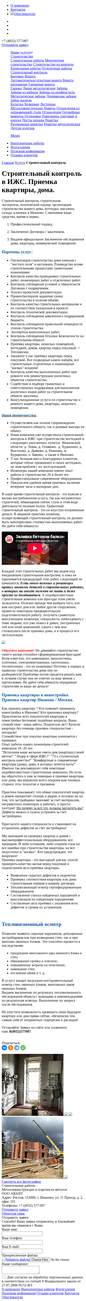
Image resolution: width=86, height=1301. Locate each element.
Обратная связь (13, 1213)
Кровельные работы (26, 68)
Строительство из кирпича (53, 64)
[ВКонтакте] (4, 1047)
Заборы (61, 88)
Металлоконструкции (27, 108)
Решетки (51, 120)
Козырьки (31, 104)
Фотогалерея (20, 147)
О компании (20, 5)
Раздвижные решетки (27, 124)
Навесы (50, 108)
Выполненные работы (27, 143)
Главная (8, 163)
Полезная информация (28, 151)
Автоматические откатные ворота (36, 80)
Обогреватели (24, 14)
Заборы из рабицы (24, 92)
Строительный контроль (29, 72)
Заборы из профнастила (57, 92)
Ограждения (51, 112)
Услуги (20, 163)
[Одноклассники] (10, 1047)
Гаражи (16, 88)
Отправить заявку (15, 45)
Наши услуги (21, 52)
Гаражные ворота (41, 84)
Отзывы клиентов (24, 155)
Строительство (22, 56)
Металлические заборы (28, 96)
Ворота (30, 76)
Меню (15, 135)
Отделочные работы (57, 68)
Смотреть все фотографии (21, 1181)
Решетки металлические (62, 124)
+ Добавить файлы (16, 1259)
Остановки (32, 116)
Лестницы (48, 104)
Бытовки (17, 76)
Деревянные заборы (61, 96)
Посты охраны (33, 120)
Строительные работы (27, 60)
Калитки (17, 104)
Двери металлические (39, 88)
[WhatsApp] (23, 1047)
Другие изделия (22, 128)
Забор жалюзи (21, 100)
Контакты (18, 9)
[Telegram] (16, 1047)
